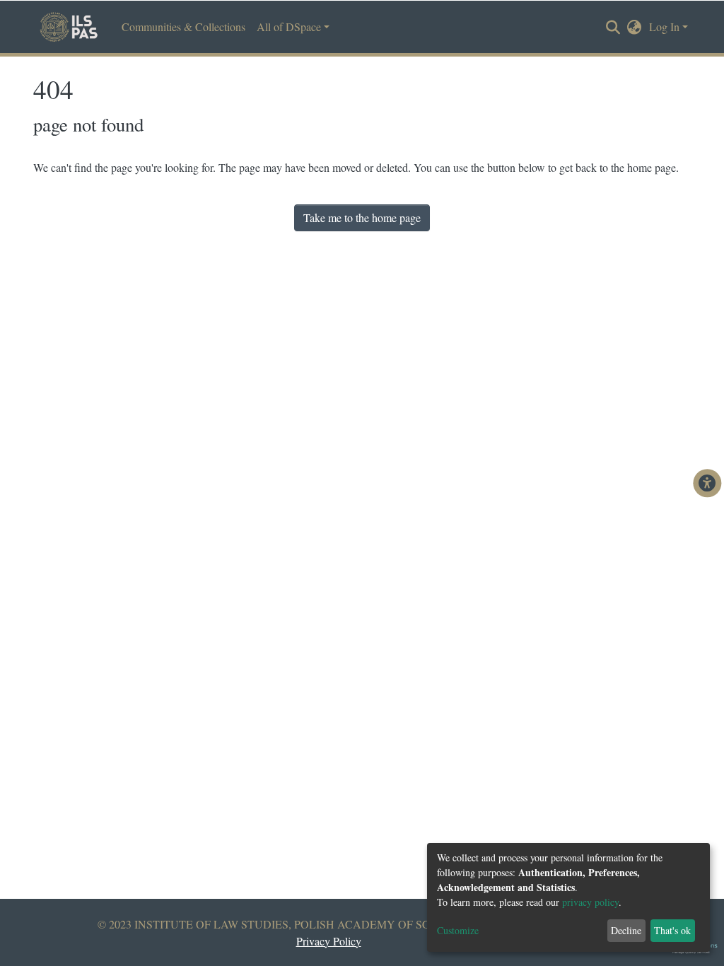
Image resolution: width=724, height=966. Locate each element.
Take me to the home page (362, 217)
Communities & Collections (183, 26)
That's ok (672, 930)
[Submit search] (613, 27)
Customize (458, 930)
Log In (664, 26)
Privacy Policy (328, 940)
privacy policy (590, 902)
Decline (626, 930)
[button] (634, 26)
